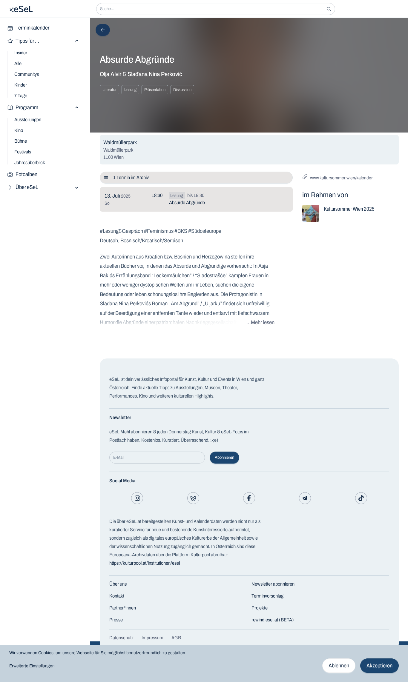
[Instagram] (137, 498)
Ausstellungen (27, 119)
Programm (27, 107)
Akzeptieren (379, 666)
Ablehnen (339, 666)
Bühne (20, 141)
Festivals (22, 151)
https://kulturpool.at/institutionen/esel (144, 563)
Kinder (20, 84)
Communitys (26, 74)
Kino (18, 130)
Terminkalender (32, 28)
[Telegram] (305, 498)
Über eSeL (27, 187)
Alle (18, 63)
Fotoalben (26, 174)
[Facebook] (249, 498)
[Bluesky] (193, 498)
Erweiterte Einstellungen (32, 665)
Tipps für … (27, 41)
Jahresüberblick (29, 162)
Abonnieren (224, 457)
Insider (20, 52)
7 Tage (20, 95)
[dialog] (204, 663)
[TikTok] (361, 498)
